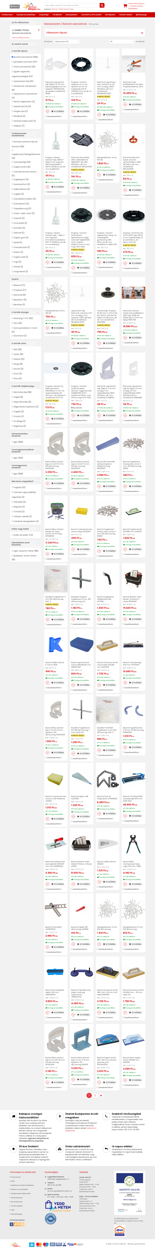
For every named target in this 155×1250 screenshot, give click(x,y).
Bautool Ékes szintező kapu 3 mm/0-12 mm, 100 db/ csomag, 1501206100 (80, 465)
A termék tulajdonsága (23, 386)
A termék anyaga (20, 312)
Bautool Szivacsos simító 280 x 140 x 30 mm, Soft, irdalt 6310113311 (107, 992)
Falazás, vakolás (21, 516)
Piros (16, 378)
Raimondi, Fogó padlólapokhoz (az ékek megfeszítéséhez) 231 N (133, 84)
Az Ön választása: (20, 22)
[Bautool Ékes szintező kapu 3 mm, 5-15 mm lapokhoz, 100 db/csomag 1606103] (81, 1039)
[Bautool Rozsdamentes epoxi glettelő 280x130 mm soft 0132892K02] (56, 843)
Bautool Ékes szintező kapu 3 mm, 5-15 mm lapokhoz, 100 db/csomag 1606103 (80, 1061)
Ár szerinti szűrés (20, 44)
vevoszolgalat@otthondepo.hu (59, 1191)
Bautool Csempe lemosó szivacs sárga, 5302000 (81, 530)
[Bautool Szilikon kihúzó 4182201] (107, 843)
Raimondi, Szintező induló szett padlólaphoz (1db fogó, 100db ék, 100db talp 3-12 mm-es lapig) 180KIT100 (133, 315)
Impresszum (16, 1177)
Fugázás (17, 487)
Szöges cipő (19, 111)
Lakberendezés (8, 19)
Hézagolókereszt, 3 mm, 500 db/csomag (107, 928)
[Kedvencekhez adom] (47, 111)
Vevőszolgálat (16, 1206)
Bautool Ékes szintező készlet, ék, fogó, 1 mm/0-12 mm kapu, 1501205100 (54, 532)
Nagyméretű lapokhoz (24, 406)
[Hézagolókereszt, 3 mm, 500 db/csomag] (107, 909)
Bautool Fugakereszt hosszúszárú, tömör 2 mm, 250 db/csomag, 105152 (132, 465)
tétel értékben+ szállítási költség (136, 5)
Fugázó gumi (20, 237)
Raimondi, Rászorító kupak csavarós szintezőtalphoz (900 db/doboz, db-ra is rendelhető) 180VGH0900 (132, 163)
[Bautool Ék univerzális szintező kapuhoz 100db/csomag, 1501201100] (107, 443)
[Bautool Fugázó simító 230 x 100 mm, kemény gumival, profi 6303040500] (107, 1039)
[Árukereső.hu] (51, 1218)
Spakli (16, 242)
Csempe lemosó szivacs (25, 171)
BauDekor (18, 299)
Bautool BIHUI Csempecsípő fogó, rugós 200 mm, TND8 (132, 863)
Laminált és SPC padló (91, 14)
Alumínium (19, 335)
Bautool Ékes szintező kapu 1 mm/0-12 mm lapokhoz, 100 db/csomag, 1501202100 (55, 731)
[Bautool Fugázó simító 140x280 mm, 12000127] (133, 511)
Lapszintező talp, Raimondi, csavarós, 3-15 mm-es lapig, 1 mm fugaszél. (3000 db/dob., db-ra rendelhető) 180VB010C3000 (81, 316)
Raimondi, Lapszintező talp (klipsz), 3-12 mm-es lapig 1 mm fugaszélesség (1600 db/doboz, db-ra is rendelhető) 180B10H (106, 392)
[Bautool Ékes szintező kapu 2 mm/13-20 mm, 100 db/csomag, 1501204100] (56, 1039)
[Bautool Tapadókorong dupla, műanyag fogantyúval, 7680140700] (81, 972)
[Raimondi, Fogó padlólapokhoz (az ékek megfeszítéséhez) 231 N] (133, 64)
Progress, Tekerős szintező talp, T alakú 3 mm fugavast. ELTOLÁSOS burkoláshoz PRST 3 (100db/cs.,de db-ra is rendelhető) (55, 239)
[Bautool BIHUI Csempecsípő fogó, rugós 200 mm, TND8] (133, 843)
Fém (16, 323)
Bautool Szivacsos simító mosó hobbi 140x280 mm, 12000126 (107, 664)
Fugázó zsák (19, 257)
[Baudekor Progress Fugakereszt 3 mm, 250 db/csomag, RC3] (81, 579)
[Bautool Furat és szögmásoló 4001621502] (107, 778)
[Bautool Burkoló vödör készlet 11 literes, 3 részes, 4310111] (81, 843)
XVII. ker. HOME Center (60, 9)
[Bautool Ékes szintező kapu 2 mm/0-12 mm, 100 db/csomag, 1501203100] (56, 443)
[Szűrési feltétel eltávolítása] (37, 31)
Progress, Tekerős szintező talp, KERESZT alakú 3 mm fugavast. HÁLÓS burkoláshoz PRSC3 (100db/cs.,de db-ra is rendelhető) (55, 163)
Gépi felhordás (21, 401)
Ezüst (16, 373)
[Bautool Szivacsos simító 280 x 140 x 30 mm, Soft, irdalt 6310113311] (107, 972)
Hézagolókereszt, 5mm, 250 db (55, 312)
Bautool (17, 285)
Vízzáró (17, 416)
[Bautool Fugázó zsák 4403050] (81, 778)
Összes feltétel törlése (20, 37)
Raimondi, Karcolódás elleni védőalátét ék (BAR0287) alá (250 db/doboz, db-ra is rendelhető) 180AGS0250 (81, 162)
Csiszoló (17, 218)
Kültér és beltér (21, 535)
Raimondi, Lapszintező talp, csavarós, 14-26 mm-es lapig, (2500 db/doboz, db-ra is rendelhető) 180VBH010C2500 (106, 88)
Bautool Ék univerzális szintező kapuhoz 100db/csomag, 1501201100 (106, 465)
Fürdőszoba (6, 14)
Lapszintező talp (21, 81)
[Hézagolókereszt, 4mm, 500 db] (107, 139)
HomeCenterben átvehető (20, 434)
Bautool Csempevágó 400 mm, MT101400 (132, 663)
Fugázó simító (20, 166)
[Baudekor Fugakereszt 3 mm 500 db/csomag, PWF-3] (56, 579)
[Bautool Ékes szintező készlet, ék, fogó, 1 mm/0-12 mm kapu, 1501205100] (56, 511)
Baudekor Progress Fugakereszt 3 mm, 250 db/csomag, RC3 (81, 599)
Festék (17, 266)
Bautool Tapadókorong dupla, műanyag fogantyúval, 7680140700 (80, 993)
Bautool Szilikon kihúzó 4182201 (106, 862)
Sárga (16, 364)
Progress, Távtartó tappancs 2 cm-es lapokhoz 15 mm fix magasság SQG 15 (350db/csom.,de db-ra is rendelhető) (81, 88)
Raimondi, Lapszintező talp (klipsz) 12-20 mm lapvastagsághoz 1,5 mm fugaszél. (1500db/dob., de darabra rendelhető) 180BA (55, 88)
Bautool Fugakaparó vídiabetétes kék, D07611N (105, 599)
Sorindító (18, 228)
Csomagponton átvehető (19, 466)
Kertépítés (110, 14)
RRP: (47, 97)
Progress (18, 290)
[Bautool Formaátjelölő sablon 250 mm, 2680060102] (56, 972)
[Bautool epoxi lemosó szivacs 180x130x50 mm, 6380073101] (81, 644)
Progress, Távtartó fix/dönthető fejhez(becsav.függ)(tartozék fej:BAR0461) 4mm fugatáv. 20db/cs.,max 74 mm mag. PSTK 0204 (80, 240)
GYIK (12, 1210)
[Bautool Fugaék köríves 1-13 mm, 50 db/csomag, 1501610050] (133, 710)
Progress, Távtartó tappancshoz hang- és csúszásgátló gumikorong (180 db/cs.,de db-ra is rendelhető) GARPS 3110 (107, 239)
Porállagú (18, 421)
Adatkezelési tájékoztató (21, 1193)
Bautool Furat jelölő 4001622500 (53, 928)
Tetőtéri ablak (125, 14)
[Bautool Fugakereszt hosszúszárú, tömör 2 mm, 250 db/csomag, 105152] (133, 443)
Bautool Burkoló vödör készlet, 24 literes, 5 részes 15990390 (132, 599)
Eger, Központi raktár (24, 550)
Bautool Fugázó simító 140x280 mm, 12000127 (132, 530)
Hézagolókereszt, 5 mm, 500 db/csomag (133, 928)
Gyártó (15, 279)
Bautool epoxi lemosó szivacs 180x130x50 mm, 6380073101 (81, 664)
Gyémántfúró (20, 184)
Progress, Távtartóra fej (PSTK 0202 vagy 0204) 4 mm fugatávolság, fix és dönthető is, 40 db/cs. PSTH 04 (133, 237)
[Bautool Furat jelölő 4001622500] (56, 909)
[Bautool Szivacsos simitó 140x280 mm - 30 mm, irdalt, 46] (133, 972)
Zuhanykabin (71, 14)
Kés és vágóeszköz (22, 101)
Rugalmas (18, 426)
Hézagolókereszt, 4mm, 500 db (107, 158)
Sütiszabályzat (16, 1197)
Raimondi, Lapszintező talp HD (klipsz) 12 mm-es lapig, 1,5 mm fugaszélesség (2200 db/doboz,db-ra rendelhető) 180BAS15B (133, 392)
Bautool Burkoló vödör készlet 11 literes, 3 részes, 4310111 (81, 863)
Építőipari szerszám (23, 61)
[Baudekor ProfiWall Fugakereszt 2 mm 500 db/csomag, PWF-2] (107, 710)
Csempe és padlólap (25, 14)
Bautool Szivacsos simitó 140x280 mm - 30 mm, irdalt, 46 (133, 992)
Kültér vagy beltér (20, 529)
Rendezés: (48, 41)
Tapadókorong (21, 208)
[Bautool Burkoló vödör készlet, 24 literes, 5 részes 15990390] (133, 579)
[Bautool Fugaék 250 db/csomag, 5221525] (81, 909)
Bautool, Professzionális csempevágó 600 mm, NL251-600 (133, 798)
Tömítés (18, 511)
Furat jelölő (19, 223)
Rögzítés (18, 506)
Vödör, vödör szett (22, 213)
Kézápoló (18, 116)
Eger (72, 9)
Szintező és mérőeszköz (25, 86)
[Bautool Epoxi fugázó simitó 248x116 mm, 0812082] (133, 1039)
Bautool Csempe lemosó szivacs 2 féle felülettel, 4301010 (55, 798)
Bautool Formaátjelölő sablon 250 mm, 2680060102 (54, 992)
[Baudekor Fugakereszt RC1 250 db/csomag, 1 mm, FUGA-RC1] (81, 710)
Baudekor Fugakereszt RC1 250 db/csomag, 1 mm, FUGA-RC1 (80, 730)
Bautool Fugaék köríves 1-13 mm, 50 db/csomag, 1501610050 (133, 730)
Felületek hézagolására (25, 521)
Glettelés (18, 502)
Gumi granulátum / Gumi (25, 328)
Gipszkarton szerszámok (25, 93)
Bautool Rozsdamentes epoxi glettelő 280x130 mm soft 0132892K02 (55, 863)
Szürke (17, 368)
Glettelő (18, 232)
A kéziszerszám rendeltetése (19, 134)
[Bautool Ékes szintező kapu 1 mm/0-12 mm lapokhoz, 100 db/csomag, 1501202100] (56, 710)
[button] (67, 41)
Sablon (17, 252)
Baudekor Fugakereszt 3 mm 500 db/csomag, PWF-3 (55, 599)
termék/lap (140, 41)
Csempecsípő (20, 247)
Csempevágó (20, 162)
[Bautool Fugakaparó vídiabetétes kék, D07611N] (107, 579)
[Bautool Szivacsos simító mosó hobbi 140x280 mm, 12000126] (107, 644)
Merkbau (18, 304)
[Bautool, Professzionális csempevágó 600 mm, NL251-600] (133, 778)
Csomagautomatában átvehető (23, 450)
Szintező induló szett (23, 121)
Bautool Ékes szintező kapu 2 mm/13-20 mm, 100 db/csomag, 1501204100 (55, 1061)
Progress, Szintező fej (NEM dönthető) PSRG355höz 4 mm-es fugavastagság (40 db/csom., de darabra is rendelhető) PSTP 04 (55, 392)
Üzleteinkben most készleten (21, 543)
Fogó (16, 261)
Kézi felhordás (20, 392)
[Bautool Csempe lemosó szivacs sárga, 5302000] (81, 511)
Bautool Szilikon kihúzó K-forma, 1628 (54, 663)
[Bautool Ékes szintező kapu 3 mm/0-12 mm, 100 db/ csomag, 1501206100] (81, 443)
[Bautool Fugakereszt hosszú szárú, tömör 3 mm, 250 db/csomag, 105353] (107, 511)
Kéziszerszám (52, 24)
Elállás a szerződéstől (19, 1189)
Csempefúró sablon (23, 198)
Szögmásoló (19, 271)
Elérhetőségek (16, 1214)
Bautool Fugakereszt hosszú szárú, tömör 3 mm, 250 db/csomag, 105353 (106, 532)
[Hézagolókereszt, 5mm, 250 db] (56, 292)
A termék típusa (19, 51)
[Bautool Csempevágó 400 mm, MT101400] (133, 644)
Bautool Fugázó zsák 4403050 (79, 797)
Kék (15, 349)
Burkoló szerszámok (23, 57)
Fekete (17, 359)
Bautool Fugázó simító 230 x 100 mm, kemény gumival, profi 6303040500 (106, 1061)
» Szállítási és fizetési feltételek (22, 1185)
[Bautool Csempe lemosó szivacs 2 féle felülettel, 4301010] (56, 778)
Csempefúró (20, 203)
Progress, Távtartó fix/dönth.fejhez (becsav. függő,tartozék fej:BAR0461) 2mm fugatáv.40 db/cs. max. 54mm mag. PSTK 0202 (81, 392)
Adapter (18, 125)
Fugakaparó (19, 179)
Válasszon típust (56, 32)
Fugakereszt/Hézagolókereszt (26, 154)
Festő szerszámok (22, 66)
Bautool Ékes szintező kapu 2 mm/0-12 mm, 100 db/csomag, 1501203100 (54, 465)
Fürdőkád (57, 14)
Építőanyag (141, 14)
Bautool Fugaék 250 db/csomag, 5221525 (79, 928)
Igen (16, 442)
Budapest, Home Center (25, 555)
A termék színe (19, 343)
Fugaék (17, 194)
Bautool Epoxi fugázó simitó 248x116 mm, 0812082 (132, 1059)
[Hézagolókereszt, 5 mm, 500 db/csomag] (133, 909)
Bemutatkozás (16, 1202)
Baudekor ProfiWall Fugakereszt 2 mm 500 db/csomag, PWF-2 (106, 730)
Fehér (16, 354)
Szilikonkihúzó (20, 189)
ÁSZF (13, 1181)
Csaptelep (43, 14)
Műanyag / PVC (21, 318)
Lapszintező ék (21, 106)
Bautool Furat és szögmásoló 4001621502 (107, 797)
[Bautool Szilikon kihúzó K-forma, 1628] (56, 644)
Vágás (17, 397)
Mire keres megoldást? (23, 481)
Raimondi (18, 295)
